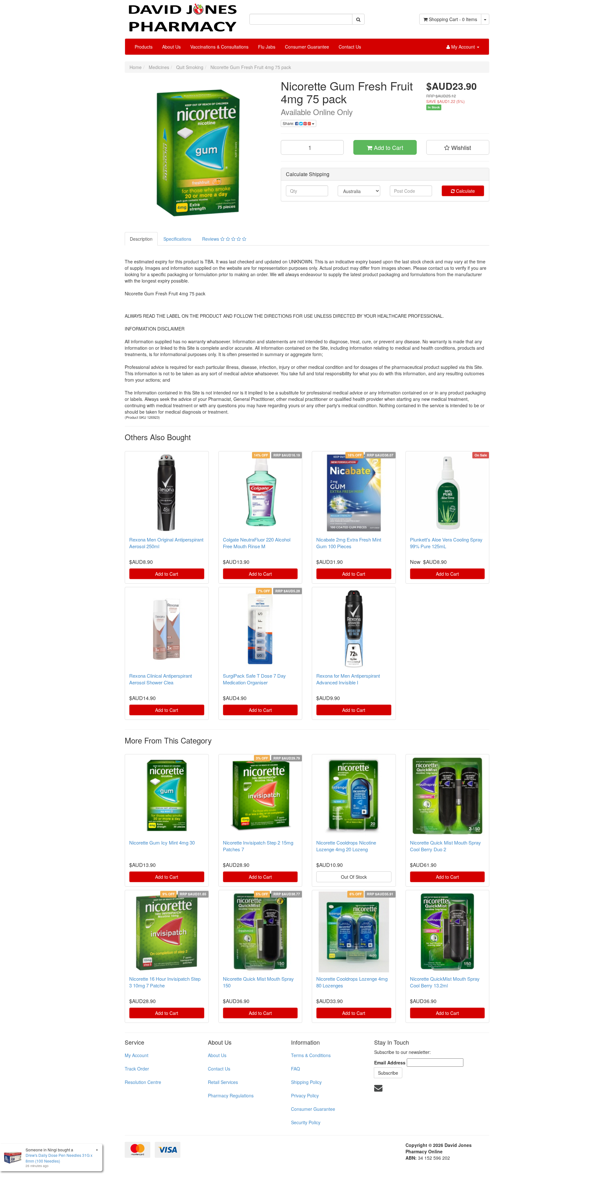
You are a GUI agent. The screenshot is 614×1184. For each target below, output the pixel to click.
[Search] (358, 19)
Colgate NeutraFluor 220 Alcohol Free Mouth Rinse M (256, 542)
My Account (136, 1055)
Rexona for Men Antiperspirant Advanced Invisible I (348, 679)
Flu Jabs (266, 46)
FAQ (295, 1068)
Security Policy (305, 1122)
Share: (289, 123)
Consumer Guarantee (307, 46)
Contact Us (350, 46)
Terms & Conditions (311, 1055)
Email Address (389, 1062)
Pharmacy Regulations (231, 1095)
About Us (171, 46)
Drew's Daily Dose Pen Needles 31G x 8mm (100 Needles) (59, 1157)
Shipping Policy (306, 1082)
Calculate (465, 191)
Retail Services (223, 1082)
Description (141, 239)
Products (144, 46)
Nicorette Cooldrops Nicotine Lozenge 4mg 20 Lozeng (346, 846)
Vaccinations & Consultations (219, 46)
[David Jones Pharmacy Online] (182, 15)
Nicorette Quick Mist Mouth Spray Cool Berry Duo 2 (445, 846)
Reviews (211, 239)
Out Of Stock (354, 877)
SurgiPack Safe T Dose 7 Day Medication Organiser (254, 679)
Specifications (177, 239)
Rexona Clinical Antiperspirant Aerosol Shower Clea (160, 679)
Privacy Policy (305, 1095)
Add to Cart (387, 147)
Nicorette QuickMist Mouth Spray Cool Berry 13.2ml (445, 982)
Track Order (137, 1068)
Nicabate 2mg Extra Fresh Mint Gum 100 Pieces (348, 542)
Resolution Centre (143, 1082)
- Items (453, 19)
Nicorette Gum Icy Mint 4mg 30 (162, 842)
